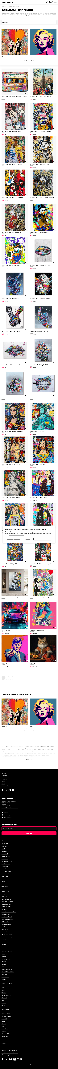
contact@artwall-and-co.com (10, 808)
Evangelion (5, 894)
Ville (3, 1026)
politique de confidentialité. (16, 535)
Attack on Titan (6, 874)
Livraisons (4, 775)
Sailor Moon (5, 929)
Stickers (4, 1005)
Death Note (5, 889)
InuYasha (4, 909)
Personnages (5, 976)
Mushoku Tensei (6, 924)
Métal (3, 990)
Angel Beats (5, 853)
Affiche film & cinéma (8, 971)
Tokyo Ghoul (5, 869)
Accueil (4, 6)
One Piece (4, 846)
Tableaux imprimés (14, 6)
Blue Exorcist (5, 884)
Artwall (8, 2)
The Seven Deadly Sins (8, 937)
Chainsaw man (6, 856)
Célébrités (4, 1018)
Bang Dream (5, 876)
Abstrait (4, 979)
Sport (3, 1021)
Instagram (6, 790)
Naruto (3, 848)
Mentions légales (6, 1055)
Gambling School (6, 904)
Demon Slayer (5, 891)
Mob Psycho (5, 922)
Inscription (29, 833)
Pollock (4, 964)
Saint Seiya (5, 932)
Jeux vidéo (5, 1029)
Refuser (28, 539)
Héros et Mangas (6, 1016)
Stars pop (4, 974)
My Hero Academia (7, 861)
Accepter (42, 539)
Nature (3, 1039)
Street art (4, 954)
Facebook (3, 790)
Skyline (4, 992)
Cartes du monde (6, 995)
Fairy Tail (4, 896)
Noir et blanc (5, 1036)
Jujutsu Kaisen (6, 914)
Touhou (4, 939)
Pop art (4, 956)
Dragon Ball (5, 843)
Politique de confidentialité (9, 1050)
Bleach (3, 881)
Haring (3, 966)
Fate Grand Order (6, 899)
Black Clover (5, 879)
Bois (3, 1000)
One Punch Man (6, 864)
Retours (4, 773)
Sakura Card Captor (7, 934)
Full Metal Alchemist (7, 901)
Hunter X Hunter (6, 906)
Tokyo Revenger (6, 871)
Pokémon (4, 851)
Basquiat (4, 961)
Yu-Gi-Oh (4, 947)
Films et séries (6, 1034)
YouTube (13, 790)
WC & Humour (6, 959)
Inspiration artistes (7, 969)
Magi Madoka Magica (7, 919)
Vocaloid (4, 944)
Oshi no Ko (5, 866)
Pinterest (9, 790)
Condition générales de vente (10, 1052)
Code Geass (5, 886)
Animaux (4, 1002)
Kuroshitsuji (5, 858)
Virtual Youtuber (6, 942)
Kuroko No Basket (7, 916)
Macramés (4, 997)
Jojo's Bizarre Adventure (9, 911)
